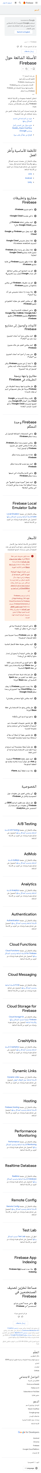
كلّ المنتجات (35, 1453)
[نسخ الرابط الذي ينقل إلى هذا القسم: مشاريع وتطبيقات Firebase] (20, 202)
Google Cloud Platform (31, 1449)
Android (28, 178)
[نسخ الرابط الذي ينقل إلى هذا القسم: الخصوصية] (19, 786)
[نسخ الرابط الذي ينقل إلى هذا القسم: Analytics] (19, 884)
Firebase (33, 42)
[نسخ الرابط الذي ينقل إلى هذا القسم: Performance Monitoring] (16, 1135)
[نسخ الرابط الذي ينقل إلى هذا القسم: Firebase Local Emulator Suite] (10, 508)
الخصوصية (31, 1462)
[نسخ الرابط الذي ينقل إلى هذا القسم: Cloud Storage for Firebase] (20, 1011)
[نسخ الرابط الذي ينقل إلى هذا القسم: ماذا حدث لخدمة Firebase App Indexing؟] (25, 1272)
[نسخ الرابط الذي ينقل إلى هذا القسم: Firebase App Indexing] (20, 1262)
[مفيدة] (21, 46)
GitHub (36, 1371)
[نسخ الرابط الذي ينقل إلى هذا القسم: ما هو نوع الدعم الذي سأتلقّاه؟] (9, 716)
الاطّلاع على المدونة (33, 1381)
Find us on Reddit (33, 1384)
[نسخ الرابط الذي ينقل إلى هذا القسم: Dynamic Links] (10, 1071)
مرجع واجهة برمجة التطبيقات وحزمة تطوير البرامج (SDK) (22, 1360)
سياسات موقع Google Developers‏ (21, 1335)
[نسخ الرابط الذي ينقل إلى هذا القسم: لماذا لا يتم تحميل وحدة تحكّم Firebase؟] (25, 457)
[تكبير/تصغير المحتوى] (23, 75)
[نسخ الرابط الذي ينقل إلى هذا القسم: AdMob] (21, 854)
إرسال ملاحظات (29, 51)
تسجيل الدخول (7, 3)
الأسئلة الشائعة (35, 1423)
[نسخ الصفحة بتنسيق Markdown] (26, 69)
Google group (34, 1412)
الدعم (37, 9)
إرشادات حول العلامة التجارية (30, 1420)
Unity (30, 182)
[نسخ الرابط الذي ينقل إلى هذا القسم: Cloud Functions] (7, 944)
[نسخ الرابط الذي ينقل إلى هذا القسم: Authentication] (9, 914)
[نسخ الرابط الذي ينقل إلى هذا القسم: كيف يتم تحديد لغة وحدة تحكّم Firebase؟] (25, 466)
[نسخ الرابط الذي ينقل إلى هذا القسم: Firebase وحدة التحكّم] (25, 426)
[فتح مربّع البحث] (20, 2)
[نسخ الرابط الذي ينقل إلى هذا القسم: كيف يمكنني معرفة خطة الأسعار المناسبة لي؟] (31, 647)
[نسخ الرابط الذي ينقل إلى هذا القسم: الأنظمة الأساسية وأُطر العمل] (27, 155)
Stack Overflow (33, 1409)
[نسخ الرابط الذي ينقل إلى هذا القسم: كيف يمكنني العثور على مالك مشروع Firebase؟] (25, 347)
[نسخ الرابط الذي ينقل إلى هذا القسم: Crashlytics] (15, 1041)
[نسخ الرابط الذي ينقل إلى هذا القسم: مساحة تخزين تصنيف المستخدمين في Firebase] (20, 1296)
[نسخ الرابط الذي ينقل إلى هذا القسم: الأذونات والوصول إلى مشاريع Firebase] (22, 329)
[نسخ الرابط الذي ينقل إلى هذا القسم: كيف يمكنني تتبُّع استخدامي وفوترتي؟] (34, 701)
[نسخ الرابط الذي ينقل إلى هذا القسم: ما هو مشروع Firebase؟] (12, 209)
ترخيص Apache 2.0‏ (21, 1333)
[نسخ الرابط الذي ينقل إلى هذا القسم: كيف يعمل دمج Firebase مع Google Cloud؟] (28, 234)
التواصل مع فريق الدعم (32, 1405)
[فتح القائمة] (36, 2)
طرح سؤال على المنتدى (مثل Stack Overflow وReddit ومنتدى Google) (22, 128)
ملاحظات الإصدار (34, 1416)
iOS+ (30, 174)
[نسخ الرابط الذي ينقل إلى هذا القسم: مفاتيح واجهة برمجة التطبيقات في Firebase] (7, 379)
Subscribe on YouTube (31, 1392)
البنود (37, 1462)
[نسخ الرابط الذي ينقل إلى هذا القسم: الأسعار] (25, 538)
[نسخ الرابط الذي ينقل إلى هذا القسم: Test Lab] (20, 1230)
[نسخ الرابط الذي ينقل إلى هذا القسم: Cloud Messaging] (34, 979)
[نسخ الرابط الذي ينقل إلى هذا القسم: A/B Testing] (15, 824)
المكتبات (36, 1367)
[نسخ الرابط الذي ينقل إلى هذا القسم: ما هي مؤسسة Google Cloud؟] (7, 215)
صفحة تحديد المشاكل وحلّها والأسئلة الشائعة (22, 1020)
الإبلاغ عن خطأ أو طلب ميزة (23, 135)
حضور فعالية (35, 1395)
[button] (20, 209)
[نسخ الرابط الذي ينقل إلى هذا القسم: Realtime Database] (34, 1170)
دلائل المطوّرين (35, 1356)
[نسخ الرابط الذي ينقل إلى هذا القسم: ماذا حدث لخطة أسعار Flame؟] (8, 770)
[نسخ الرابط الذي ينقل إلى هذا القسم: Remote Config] (9, 1200)
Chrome (36, 1442)
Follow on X (35, 1388)
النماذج (37, 1363)
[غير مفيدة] (17, 46)
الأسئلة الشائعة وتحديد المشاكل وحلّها (20, 953)
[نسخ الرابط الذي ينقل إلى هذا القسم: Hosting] (21, 1101)
